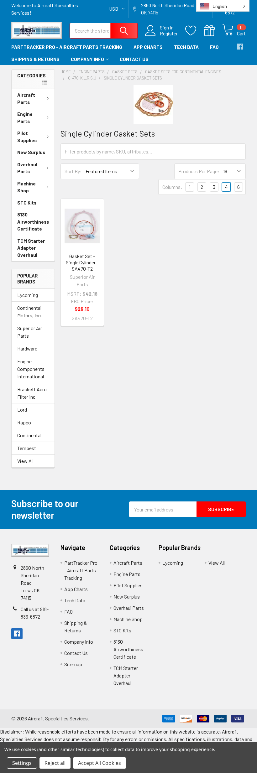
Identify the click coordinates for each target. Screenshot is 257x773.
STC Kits (26, 202)
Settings (22, 763)
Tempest (26, 448)
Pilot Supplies (27, 136)
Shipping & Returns (35, 59)
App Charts (148, 47)
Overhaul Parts (27, 168)
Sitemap (73, 664)
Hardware (27, 348)
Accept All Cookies (99, 763)
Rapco (24, 422)
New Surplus (31, 152)
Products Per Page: (198, 171)
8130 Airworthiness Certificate (33, 221)
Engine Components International (31, 368)
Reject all (55, 763)
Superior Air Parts (29, 332)
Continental (29, 435)
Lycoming (27, 295)
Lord (22, 409)
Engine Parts (25, 117)
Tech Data (186, 47)
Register (169, 33)
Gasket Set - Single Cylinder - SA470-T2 (82, 262)
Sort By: (73, 171)
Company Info (87, 59)
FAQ (214, 47)
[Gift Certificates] (213, 30)
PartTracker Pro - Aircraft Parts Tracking (66, 47)
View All (25, 461)
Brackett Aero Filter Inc (32, 393)
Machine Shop (26, 187)
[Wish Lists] (194, 30)
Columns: (172, 187)
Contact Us (134, 59)
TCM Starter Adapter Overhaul (31, 248)
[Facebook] (240, 46)
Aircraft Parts (26, 98)
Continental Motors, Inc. (29, 311)
